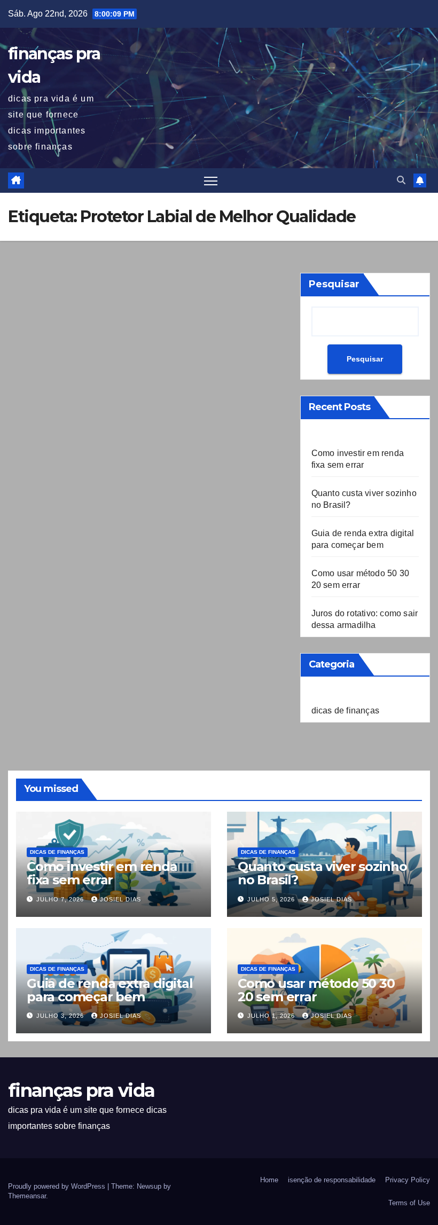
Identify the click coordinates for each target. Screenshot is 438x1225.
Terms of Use (409, 1203)
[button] (401, 180)
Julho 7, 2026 (61, 899)
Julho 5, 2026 (272, 899)
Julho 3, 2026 (61, 1015)
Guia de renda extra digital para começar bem (110, 990)
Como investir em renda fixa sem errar (102, 873)
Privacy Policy (407, 1180)
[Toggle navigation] (211, 180)
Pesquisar (334, 284)
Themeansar (27, 1196)
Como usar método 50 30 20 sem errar (316, 990)
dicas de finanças (345, 710)
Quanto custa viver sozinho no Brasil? (322, 873)
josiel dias (120, 899)
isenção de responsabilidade (332, 1180)
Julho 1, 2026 (272, 1015)
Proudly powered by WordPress (57, 1186)
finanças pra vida (81, 1090)
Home (269, 1180)
